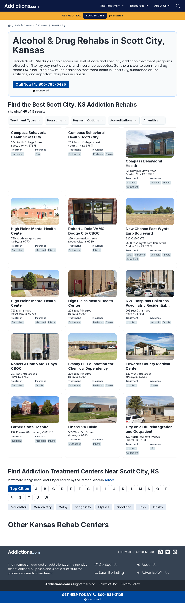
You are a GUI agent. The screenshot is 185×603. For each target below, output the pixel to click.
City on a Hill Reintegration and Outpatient (149, 429)
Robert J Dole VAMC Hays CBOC (34, 366)
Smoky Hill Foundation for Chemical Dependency (90, 366)
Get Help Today (92, 594)
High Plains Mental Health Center (33, 231)
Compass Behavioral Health (144, 163)
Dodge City (83, 507)
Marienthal (19, 507)
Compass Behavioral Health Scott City (86, 134)
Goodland (124, 507)
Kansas (42, 25)
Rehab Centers (24, 25)
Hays (142, 507)
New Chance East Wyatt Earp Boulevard (147, 231)
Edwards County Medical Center (148, 366)
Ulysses (103, 507)
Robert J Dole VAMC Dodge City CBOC (86, 231)
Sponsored (117, 15)
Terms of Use (108, 584)
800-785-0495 (95, 15)
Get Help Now (71, 15)
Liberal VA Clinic (82, 427)
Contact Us (108, 565)
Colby (63, 507)
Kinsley (158, 507)
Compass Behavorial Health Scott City (29, 134)
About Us (149, 565)
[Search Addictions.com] (178, 6)
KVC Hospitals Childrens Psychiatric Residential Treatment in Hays (147, 305)
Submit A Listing (111, 572)
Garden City (42, 507)
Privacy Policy (130, 584)
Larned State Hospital (30, 427)
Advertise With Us (155, 572)
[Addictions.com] (9, 25)
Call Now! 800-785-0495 (41, 84)
